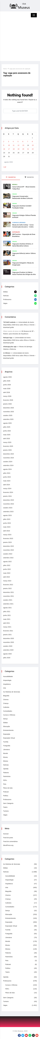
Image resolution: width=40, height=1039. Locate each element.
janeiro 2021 (7, 634)
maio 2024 (6, 481)
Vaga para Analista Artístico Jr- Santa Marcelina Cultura (22, 245)
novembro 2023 (8, 504)
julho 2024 (6, 473)
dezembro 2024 (8, 454)
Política (5, 795)
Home (5, 69)
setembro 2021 (8, 604)
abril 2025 (6, 438)
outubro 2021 (7, 600)
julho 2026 (6, 381)
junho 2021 (7, 615)
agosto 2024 (7, 469)
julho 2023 (6, 519)
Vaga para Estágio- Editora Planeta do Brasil (24, 216)
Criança (5, 703)
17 (9, 149)
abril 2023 (6, 531)
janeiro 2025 (7, 450)
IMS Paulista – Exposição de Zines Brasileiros (23, 235)
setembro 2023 (8, 511)
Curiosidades (7, 711)
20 (23, 149)
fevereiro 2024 (8, 492)
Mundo (5, 753)
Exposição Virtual (9, 738)
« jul (4, 167)
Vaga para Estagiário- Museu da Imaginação (23, 264)
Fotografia (6, 745)
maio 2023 (6, 527)
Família (5, 742)
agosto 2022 (7, 561)
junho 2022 (7, 569)
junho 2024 (7, 477)
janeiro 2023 (7, 542)
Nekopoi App (7, 337)
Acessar (6, 834)
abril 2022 (6, 577)
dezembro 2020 (8, 638)
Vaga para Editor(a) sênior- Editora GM (24, 254)
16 (4, 149)
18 (14, 149)
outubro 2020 (7, 646)
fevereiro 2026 (8, 400)
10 (9, 145)
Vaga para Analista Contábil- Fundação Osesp (22, 207)
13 (23, 145)
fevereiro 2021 (8, 631)
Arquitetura (7, 684)
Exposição (16, 232)
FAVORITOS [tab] (12, 177)
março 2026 (7, 396)
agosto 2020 (7, 654)
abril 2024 (6, 484)
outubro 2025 (7, 415)
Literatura (6, 749)
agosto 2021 (7, 608)
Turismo (6, 811)
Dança (5, 719)
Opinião (5, 769)
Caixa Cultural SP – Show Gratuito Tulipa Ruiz (23, 188)
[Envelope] (36, 1035)
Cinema (5, 699)
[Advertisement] (20, 41)
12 (18, 145)
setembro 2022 (8, 558)
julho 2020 (6, 657)
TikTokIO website (9, 322)
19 (18, 149)
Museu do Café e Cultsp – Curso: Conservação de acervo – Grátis (23, 226)
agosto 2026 (7, 377)
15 (33, 145)
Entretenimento (8, 730)
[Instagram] (33, 1035)
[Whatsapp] (29, 1035)
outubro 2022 (7, 554)
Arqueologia (7, 680)
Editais (5, 292)
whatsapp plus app (9, 346)
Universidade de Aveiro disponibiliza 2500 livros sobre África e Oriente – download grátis (19, 324)
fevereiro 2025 (8, 446)
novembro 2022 (8, 550)
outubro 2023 (7, 508)
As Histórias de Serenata (11, 692)
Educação (6, 726)
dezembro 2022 (8, 546)
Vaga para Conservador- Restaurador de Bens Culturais (22, 197)
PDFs (5, 780)
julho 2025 (6, 427)
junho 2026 (7, 385)
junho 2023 (7, 523)
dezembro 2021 (8, 592)
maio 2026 (6, 388)
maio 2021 (6, 619)
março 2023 (7, 534)
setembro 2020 (8, 650)
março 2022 (7, 581)
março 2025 (7, 442)
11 (13, 145)
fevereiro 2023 (8, 538)
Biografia (6, 696)
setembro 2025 (8, 419)
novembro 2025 (8, 411)
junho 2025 (7, 431)
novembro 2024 (8, 458)
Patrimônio (6, 776)
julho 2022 (6, 565)
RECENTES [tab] (30, 177)
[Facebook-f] (19, 1035)
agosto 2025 (7, 423)
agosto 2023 (7, 515)
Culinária (6, 707)
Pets (4, 784)
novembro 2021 (8, 596)
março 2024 (7, 488)
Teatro (5, 807)
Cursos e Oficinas (18, 222)
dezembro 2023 (8, 500)
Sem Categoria (8, 803)
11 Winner (6, 353)
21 (28, 149)
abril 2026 (6, 392)
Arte (4, 688)
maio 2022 (6, 573)
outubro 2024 (7, 461)
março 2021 (7, 627)
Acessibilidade (8, 676)
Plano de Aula (7, 788)
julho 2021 (6, 611)
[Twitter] (22, 1035)
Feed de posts (8, 837)
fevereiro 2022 (8, 584)
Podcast (6, 792)
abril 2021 (6, 623)
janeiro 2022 (7, 588)
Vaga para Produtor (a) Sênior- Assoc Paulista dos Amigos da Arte (24, 273)
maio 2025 (6, 435)
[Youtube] (26, 1035)
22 (33, 149)
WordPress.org (8, 845)
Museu (5, 757)
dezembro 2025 (8, 408)
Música (14, 184)
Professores (7, 299)
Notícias (6, 295)
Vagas (14, 194)
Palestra (6, 772)
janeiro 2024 (7, 496)
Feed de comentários (10, 841)
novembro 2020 (8, 642)
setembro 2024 (8, 465)
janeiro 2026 (7, 404)
